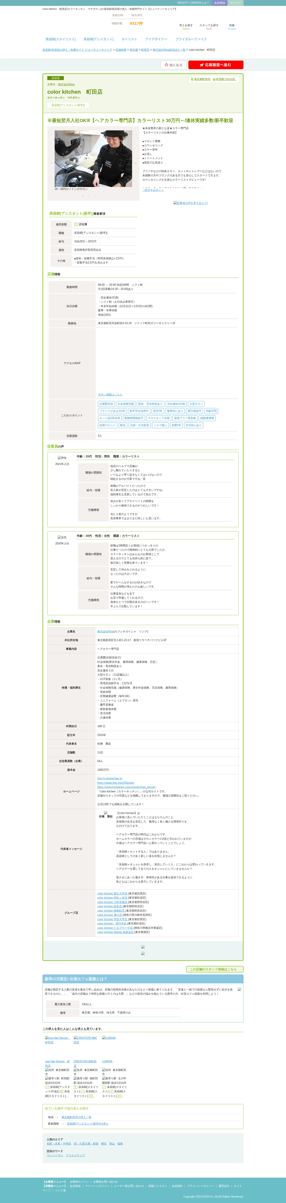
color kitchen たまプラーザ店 (115, 927)
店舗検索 (121, 49)
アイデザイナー (156, 39)
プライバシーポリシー (200, 1185)
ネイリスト (129, 39)
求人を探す (186, 27)
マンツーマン (55, 1155)
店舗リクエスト (157, 1185)
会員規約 (177, 1185)
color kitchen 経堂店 (110, 906)
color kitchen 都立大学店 (112, 893)
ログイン (235, 2)
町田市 (145, 49)
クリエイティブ (75, 1155)
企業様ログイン (79, 1181)
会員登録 (219, 2)
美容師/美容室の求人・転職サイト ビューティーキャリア (77, 49)
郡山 (112, 1143)
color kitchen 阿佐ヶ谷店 (112, 897)
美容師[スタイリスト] (61, 39)
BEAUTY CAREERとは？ (193, 2)
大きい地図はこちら (110, 394)
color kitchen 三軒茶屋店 (112, 902)
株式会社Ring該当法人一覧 (169, 49)
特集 (232, 27)
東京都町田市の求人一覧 (76, 1117)
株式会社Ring (66, 84)
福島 (120, 1143)
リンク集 (60, 1190)
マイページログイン (97, 1185)
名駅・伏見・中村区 (59, 1143)
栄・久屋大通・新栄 (86, 1143)
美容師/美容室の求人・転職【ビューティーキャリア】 (74, 19)
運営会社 (224, 1185)
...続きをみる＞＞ (153, 190)
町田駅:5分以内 (226, 79)
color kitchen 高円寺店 (112, 923)
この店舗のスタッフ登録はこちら (213, 969)
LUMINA (107, 1061)
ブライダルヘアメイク (191, 39)
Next (135, 162)
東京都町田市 (202, 79)
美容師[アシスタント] (98, 39)
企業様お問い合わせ (105, 1181)
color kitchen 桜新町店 (111, 910)
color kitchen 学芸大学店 (112, 919)
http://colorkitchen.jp (109, 778)
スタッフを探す (209, 27)
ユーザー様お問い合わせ (129, 1185)
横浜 (104, 1143)
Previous (51, 162)
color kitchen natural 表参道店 (115, 932)
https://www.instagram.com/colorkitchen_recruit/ (126, 787)
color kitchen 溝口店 (110, 914)
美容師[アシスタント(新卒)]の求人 (87, 1123)
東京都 (134, 49)
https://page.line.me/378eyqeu (115, 782)
